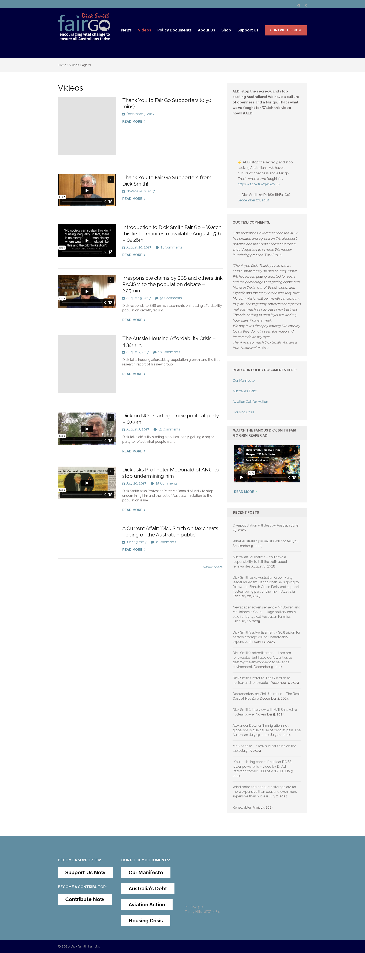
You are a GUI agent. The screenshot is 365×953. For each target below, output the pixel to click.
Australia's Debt (148, 888)
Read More (132, 121)
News (126, 30)
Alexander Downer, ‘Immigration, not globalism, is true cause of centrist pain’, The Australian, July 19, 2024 (267, 730)
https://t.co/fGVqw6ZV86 (259, 184)
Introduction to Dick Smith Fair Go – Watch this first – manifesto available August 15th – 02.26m (171, 233)
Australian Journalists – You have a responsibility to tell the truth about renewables (260, 561)
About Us (206, 30)
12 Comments (169, 429)
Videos (144, 30)
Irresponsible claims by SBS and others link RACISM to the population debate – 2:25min (172, 284)
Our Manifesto (244, 381)
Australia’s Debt (245, 391)
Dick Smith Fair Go (85, 946)
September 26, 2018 (253, 200)
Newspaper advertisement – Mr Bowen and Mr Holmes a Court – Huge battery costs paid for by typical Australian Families (266, 612)
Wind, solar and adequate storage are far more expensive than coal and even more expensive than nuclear (265, 791)
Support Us (247, 30)
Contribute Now (286, 30)
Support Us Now (85, 872)
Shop (226, 30)
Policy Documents (174, 30)
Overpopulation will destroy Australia (261, 525)
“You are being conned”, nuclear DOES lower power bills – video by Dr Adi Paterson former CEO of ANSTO (262, 766)
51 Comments (171, 298)
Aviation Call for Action (250, 402)
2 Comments (166, 542)
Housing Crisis (243, 412)
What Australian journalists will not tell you (265, 541)
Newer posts (213, 567)
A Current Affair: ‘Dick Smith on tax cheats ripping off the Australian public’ (170, 531)
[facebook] (298, 5)
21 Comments (171, 247)
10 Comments (169, 352)
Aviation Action (147, 904)
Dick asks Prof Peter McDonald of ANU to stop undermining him (170, 473)
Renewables (242, 807)
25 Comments (166, 483)
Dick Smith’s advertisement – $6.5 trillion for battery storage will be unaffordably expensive (266, 637)
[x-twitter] (305, 5)
